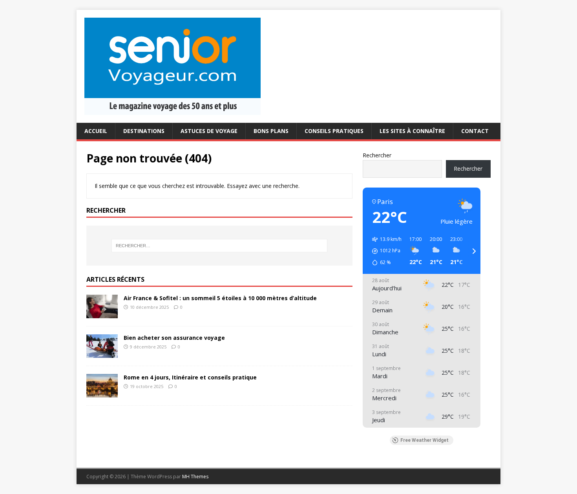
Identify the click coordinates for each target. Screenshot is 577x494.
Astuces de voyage (209, 131)
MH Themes (195, 476)
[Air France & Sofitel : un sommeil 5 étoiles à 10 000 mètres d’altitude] (102, 313)
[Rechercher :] (219, 245)
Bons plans (271, 131)
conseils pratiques (334, 131)
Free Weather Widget (424, 440)
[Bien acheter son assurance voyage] (102, 353)
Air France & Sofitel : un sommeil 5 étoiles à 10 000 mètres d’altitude (220, 298)
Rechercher (377, 155)
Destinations (143, 131)
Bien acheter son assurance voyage (174, 337)
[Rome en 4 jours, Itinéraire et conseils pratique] (102, 392)
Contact (475, 131)
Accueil (95, 131)
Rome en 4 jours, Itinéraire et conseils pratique (190, 377)
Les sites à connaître (412, 131)
